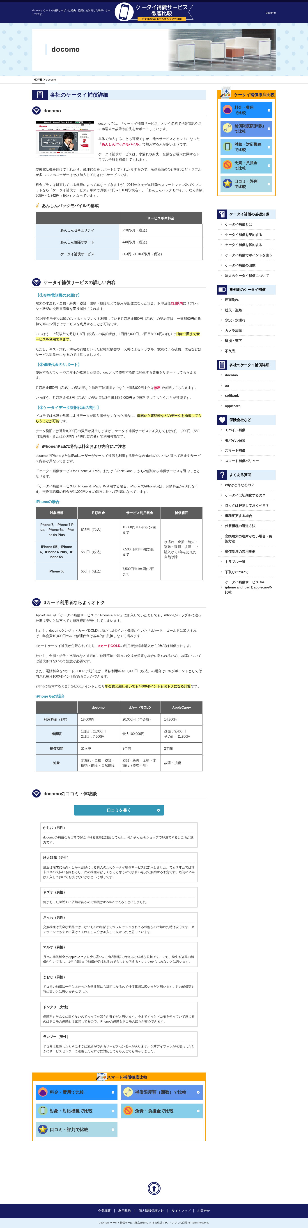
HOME (38, 79)
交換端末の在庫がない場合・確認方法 (248, 538)
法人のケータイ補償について (247, 275)
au (227, 385)
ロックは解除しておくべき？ (247, 505)
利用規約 (124, 1210)
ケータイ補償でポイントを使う (248, 255)
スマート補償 (235, 450)
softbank (232, 395)
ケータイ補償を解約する (243, 245)
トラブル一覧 (235, 561)
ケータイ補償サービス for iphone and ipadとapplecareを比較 (248, 587)
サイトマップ (181, 1210)
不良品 (230, 351)
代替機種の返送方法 (240, 526)
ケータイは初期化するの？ (245, 495)
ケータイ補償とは (238, 224)
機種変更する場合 (238, 516)
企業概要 (104, 1210)
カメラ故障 (233, 330)
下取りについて (237, 572)
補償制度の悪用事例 (240, 551)
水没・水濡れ (235, 320)
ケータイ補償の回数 (240, 265)
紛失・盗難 (233, 310)
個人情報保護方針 (151, 1210)
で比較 (244, 110)
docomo (231, 375)
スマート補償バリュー (242, 461)
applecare (232, 406)
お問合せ (203, 1210)
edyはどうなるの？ (239, 485)
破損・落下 (233, 340)
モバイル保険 (235, 440)
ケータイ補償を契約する (243, 235)
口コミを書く (119, 810)
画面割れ (232, 300)
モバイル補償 (235, 430)
